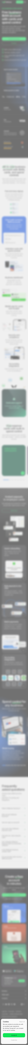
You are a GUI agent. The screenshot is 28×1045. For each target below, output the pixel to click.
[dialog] (14, 1031)
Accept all (14, 1035)
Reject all (22, 1021)
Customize (14, 1040)
